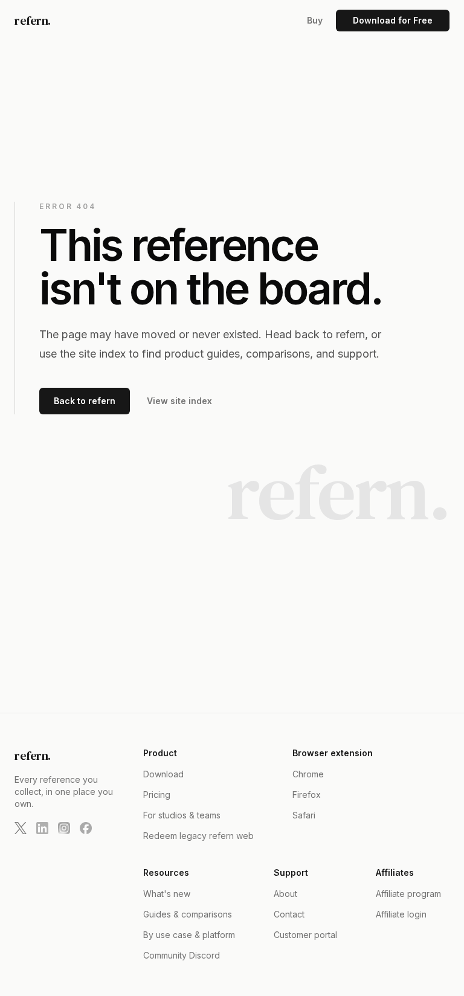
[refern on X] (20, 828)
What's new (166, 893)
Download (163, 774)
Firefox (306, 794)
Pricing (156, 794)
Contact (289, 914)
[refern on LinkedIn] (42, 828)
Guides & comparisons (187, 914)
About (285, 893)
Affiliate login (401, 914)
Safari (303, 815)
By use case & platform (189, 935)
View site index (179, 401)
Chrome (308, 774)
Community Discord (181, 955)
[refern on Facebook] (86, 828)
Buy (315, 20)
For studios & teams (182, 815)
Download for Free (393, 20)
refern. (32, 20)
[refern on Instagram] (64, 828)
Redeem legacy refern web (198, 836)
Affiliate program (408, 893)
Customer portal (305, 935)
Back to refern (84, 401)
